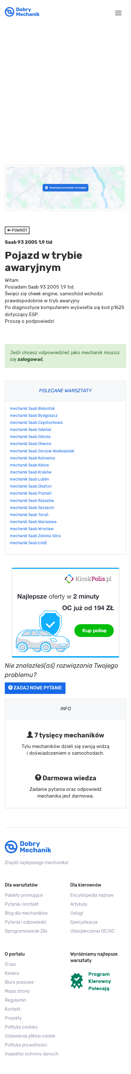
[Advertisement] (65, 89)
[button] (33, 1036)
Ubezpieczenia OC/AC (92, 931)
